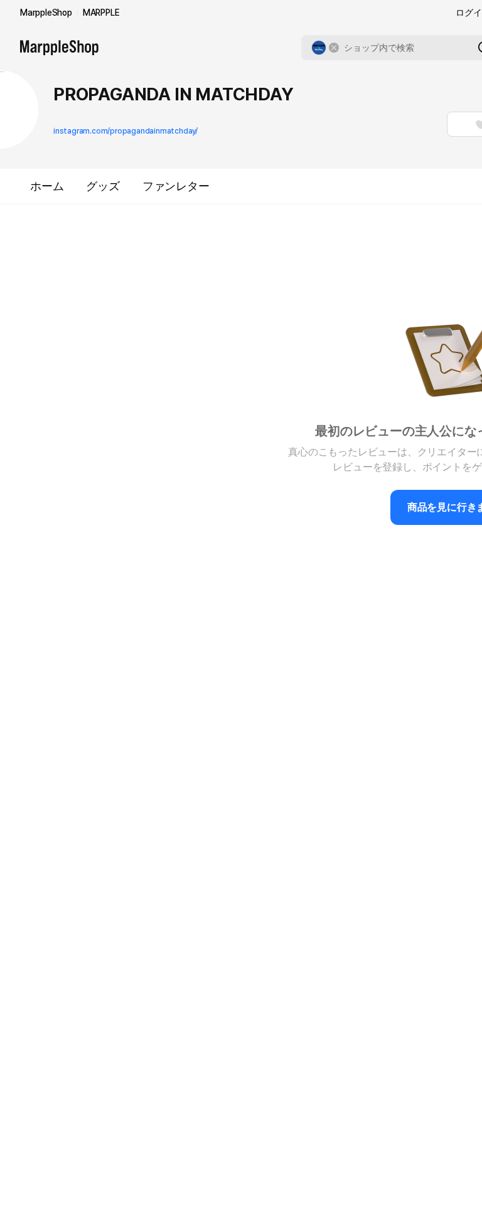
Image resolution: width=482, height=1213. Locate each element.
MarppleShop (46, 13)
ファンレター (176, 186)
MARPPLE (101, 13)
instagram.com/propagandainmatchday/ (125, 131)
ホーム (46, 186)
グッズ (102, 186)
